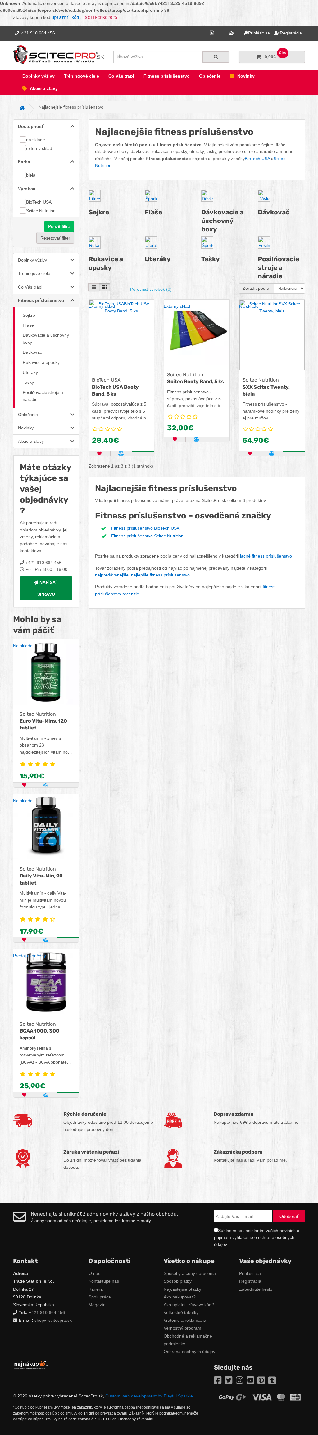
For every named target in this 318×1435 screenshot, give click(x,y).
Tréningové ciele (81, 76)
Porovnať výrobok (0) (151, 289)
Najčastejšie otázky (182, 1289)
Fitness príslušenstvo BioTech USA (145, 528)
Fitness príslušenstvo (166, 76)
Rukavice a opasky (41, 362)
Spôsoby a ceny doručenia (190, 1273)
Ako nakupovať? (180, 1296)
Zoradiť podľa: (256, 288)
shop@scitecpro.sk (53, 1320)
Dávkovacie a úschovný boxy (46, 338)
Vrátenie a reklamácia (185, 1320)
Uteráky (30, 372)
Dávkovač (32, 352)
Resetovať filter (55, 237)
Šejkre (29, 315)
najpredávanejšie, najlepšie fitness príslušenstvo (142, 574)
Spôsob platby (178, 1281)
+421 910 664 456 (47, 1312)
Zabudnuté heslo (255, 1289)
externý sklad (39, 148)
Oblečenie (209, 76)
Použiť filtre (59, 226)
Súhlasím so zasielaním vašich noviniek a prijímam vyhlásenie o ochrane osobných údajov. (256, 1237)
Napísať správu (47, 588)
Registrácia (250, 1281)
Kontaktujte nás (104, 1281)
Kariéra (96, 1289)
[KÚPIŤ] (68, 937)
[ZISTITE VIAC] (68, 1092)
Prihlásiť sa (250, 1273)
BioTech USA (39, 202)
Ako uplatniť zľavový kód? (189, 1304)
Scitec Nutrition (41, 210)
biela (30, 175)
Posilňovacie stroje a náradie (43, 396)
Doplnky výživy (38, 76)
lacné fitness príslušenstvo (266, 556)
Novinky (246, 76)
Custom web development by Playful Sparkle (149, 1395)
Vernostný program (182, 1327)
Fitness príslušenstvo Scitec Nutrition (147, 535)
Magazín (97, 1304)
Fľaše (28, 325)
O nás (94, 1273)
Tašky (28, 382)
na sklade (35, 139)
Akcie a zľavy (44, 88)
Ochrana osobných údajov (189, 1351)
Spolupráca (100, 1296)
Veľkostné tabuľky (181, 1312)
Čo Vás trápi (121, 76)
